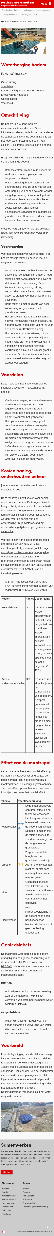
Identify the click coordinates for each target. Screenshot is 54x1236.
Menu (44, 4)
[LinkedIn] (48, 1227)
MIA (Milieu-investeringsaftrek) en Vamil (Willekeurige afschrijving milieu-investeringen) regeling (25, 548)
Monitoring (7, 1214)
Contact (6, 1172)
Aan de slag (7, 10)
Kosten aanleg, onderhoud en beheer (22, 90)
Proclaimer (27, 1199)
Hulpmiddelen (8, 1203)
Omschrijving (8, 82)
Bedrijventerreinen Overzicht (21, 21)
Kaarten (5, 1192)
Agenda (26, 1192)
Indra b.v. (21, 73)
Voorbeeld (7, 103)
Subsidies (6, 1210)
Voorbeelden (7, 1206)
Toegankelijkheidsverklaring (35, 1206)
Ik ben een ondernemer (23, 10)
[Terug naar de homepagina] (19, 4)
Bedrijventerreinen (43, 10)
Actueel (5, 1188)
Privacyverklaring (30, 1203)
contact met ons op (22, 1164)
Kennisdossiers (9, 1199)
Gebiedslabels (9, 98)
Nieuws (26, 1188)
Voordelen (7, 86)
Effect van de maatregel (15, 94)
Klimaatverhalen (9, 1196)
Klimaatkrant (28, 1196)
